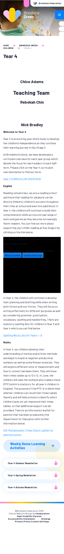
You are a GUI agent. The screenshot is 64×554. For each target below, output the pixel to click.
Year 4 (27, 48)
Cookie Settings (33, 255)
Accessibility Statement (21, 518)
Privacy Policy (23, 521)
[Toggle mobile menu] (59, 14)
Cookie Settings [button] (40, 521)
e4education (42, 513)
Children (8, 48)
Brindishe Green (28, 45)
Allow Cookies (13, 255)
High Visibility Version (29, 516)
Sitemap (45, 518)
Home (6, 45)
